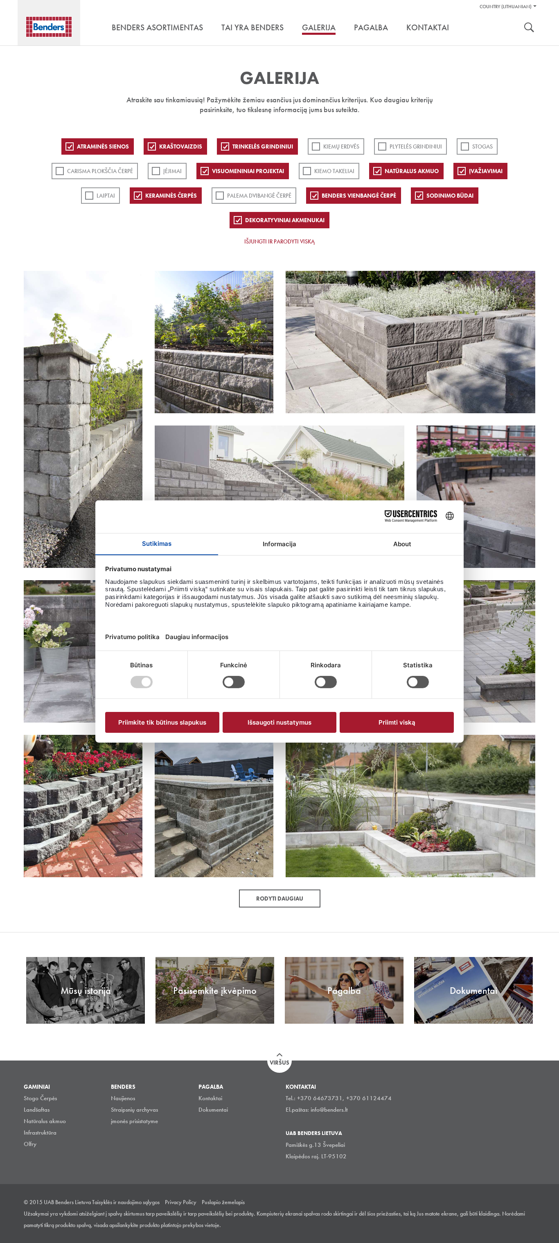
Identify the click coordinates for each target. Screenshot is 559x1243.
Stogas (482, 146)
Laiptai (106, 195)
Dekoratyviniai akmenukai (285, 220)
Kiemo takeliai (334, 171)
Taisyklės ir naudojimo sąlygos (126, 1202)
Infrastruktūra (40, 1132)
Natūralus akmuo (412, 171)
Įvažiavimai (486, 171)
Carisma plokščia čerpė (100, 171)
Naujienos (123, 1098)
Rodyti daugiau (279, 898)
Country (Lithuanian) (506, 6)
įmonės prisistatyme (134, 1121)
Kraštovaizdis (180, 146)
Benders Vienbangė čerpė (359, 195)
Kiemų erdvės (341, 146)
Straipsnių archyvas (134, 1110)
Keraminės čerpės (171, 195)
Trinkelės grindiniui (262, 146)
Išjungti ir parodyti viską (279, 241)
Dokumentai (213, 1110)
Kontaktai (210, 1098)
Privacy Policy (180, 1202)
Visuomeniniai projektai (248, 171)
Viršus (279, 1062)
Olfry (30, 1144)
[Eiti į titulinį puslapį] (49, 26)
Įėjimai (172, 171)
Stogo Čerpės (40, 1098)
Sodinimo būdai (449, 195)
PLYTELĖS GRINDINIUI (416, 146)
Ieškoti (529, 28)
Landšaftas (37, 1110)
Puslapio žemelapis (223, 1202)
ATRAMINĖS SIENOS (103, 146)
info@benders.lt (329, 1110)
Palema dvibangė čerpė (259, 195)
